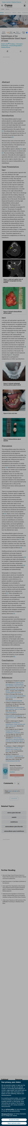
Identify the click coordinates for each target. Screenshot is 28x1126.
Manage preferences (7, 1114)
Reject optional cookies (14, 1123)
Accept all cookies (14, 1119)
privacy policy (10, 1109)
